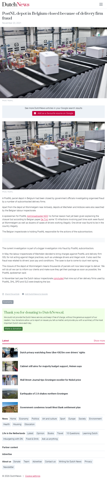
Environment (95, 418)
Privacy (88, 461)
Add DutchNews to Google (36, 294)
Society (82, 418)
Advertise (37, 461)
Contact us (50, 461)
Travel (60, 433)
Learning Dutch (90, 433)
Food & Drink (32, 439)
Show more (99, 340)
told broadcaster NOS (37, 216)
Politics (35, 418)
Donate (16, 461)
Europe (72, 418)
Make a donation (13, 328)
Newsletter (8, 467)
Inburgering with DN (13, 439)
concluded (59, 278)
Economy (7, 302)
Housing (17, 424)
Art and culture (49, 418)
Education (30, 424)
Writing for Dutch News (70, 461)
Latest (5, 340)
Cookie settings (32, 476)
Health (6, 424)
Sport (62, 418)
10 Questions (72, 433)
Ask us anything (50, 439)
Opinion (40, 433)
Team (26, 461)
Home (13, 418)
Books (51, 433)
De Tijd (44, 219)
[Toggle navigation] (101, 4)
